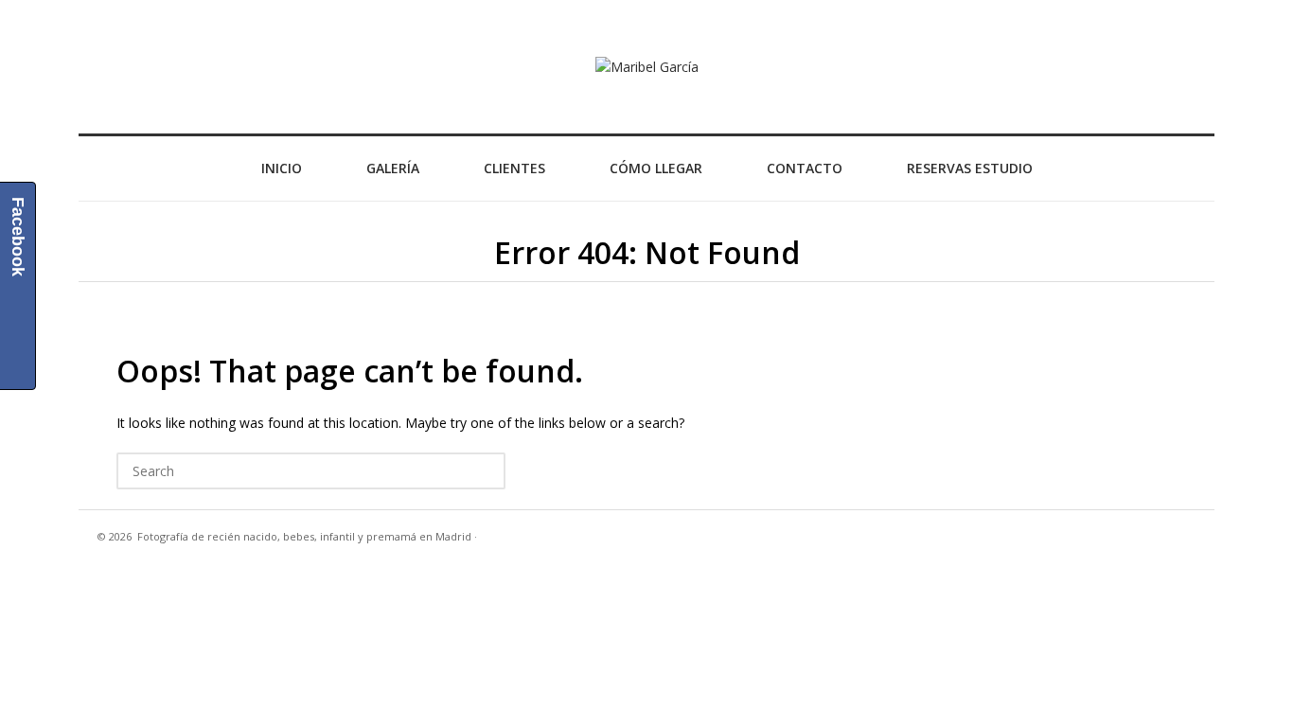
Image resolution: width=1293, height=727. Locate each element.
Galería (392, 168)
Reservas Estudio (970, 168)
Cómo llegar (656, 168)
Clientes (514, 168)
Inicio (281, 168)
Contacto (804, 168)
